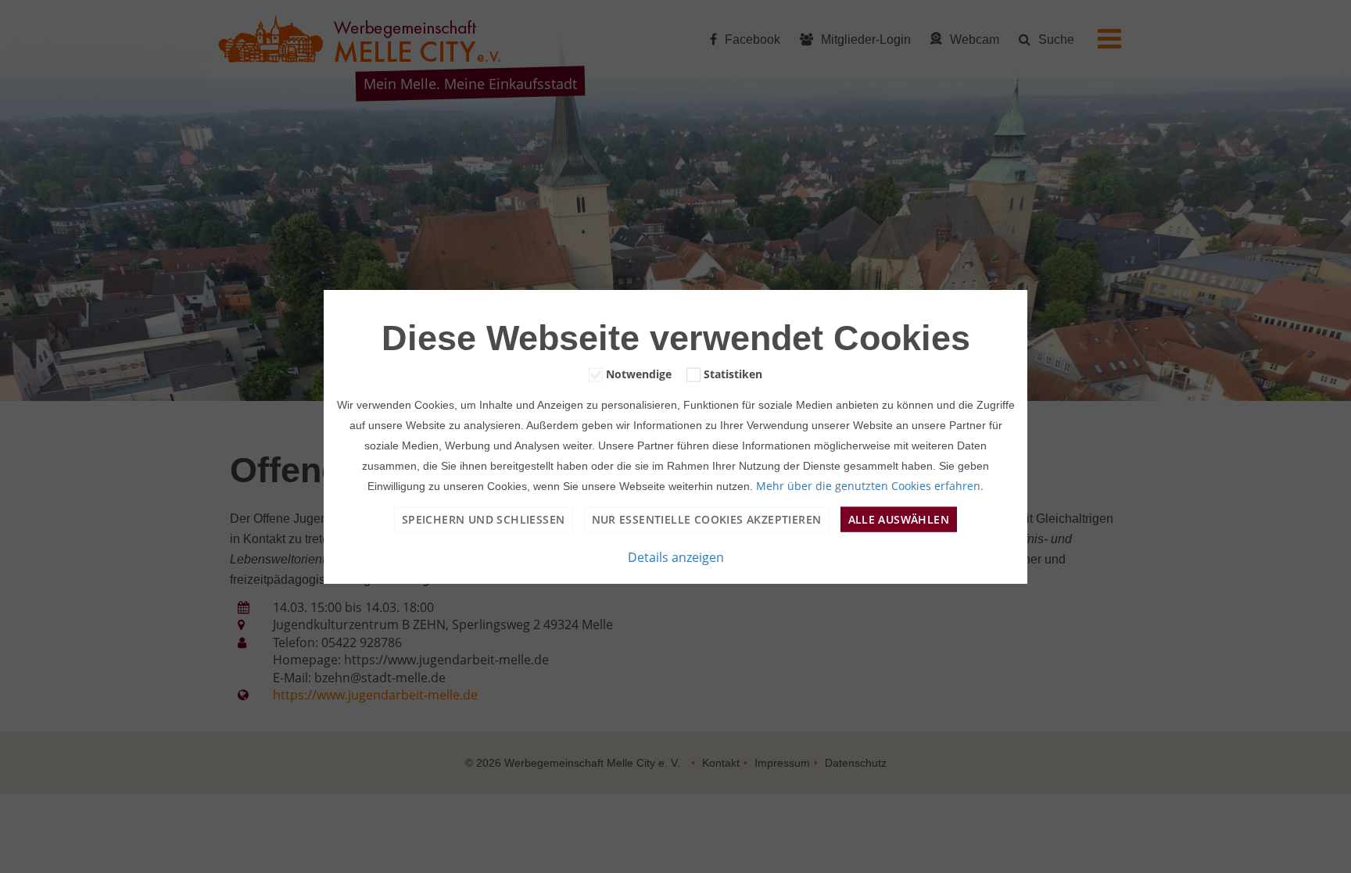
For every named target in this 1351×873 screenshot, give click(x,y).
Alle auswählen (899, 519)
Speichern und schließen (483, 519)
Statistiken (733, 373)
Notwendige (639, 373)
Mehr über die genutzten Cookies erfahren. (870, 485)
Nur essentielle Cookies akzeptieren (707, 519)
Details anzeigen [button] (676, 557)
